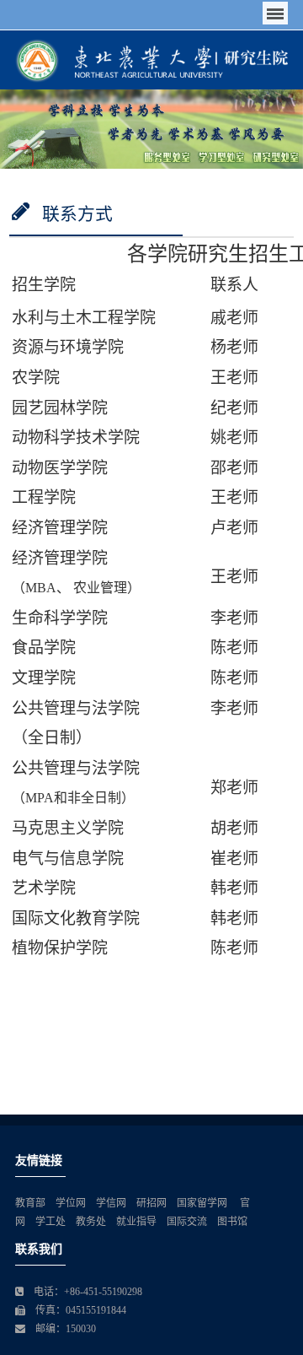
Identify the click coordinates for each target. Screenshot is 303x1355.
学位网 (71, 1203)
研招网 (151, 1203)
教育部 (30, 1203)
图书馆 (232, 1222)
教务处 (91, 1222)
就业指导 (136, 1222)
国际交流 (187, 1222)
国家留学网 (203, 1203)
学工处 (50, 1222)
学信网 (111, 1203)
